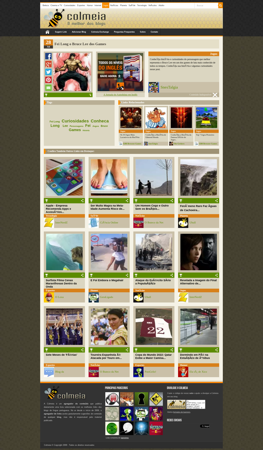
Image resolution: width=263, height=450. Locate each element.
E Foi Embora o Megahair (107, 280)
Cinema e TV (56, 5)
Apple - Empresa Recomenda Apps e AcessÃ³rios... (58, 209)
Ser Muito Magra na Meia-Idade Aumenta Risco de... (107, 207)
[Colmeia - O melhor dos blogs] (54, 27)
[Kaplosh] (127, 405)
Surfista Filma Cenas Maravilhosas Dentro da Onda (61, 283)
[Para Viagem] (156, 405)
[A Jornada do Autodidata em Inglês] (120, 90)
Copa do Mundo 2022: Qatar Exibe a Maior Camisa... (153, 356)
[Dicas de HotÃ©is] (112, 405)
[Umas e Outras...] (112, 420)
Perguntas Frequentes (124, 32)
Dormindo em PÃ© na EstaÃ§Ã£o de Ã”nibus (195, 356)
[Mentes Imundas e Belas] (127, 434)
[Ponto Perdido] (141, 405)
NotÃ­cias (114, 5)
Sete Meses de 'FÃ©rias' (61, 354)
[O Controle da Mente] (141, 434)
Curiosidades (69, 5)
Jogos (105, 5)
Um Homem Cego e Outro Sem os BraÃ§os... (152, 207)
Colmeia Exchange (100, 32)
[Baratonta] (156, 420)
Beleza (46, 5)
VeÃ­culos (152, 5)
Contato (154, 32)
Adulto (161, 5)
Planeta (123, 5)
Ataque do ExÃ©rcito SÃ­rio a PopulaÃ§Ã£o (153, 282)
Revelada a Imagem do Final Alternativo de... (198, 282)
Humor (90, 5)
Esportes (81, 5)
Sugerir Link (61, 32)
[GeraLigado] (141, 420)
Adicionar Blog (79, 32)
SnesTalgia (169, 87)
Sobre (143, 32)
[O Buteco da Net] (156, 434)
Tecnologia (142, 5)
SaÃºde (132, 5)
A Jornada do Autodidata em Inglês (120, 94)
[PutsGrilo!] (127, 420)
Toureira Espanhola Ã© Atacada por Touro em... (106, 356)
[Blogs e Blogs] (112, 434)
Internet (98, 5)
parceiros (125, 438)
